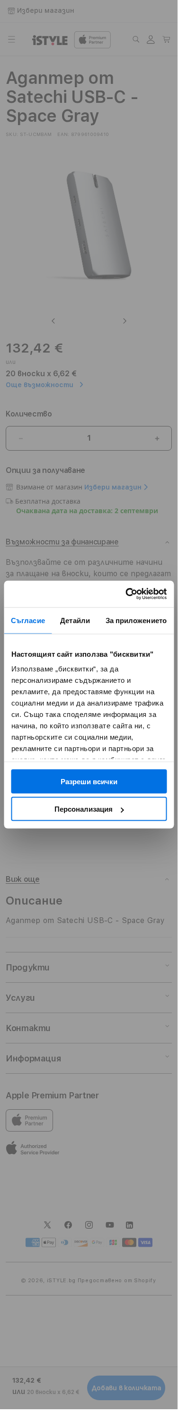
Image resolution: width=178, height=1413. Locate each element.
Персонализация (83, 809)
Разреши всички (89, 781)
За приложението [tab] (136, 620)
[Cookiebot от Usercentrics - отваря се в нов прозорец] (126, 594)
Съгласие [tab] (28, 620)
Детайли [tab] (75, 620)
